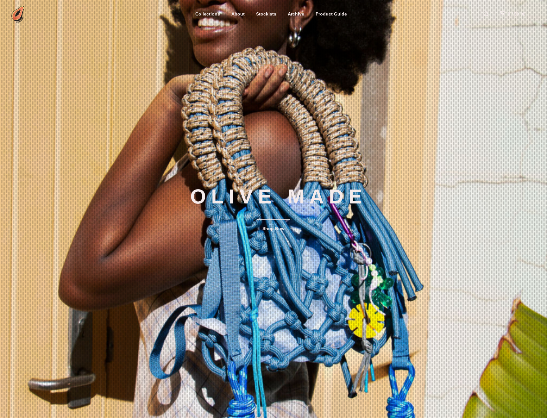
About (238, 13)
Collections (207, 13)
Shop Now (273, 228)
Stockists (266, 13)
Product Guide (331, 13)
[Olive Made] (43, 13)
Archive (296, 13)
